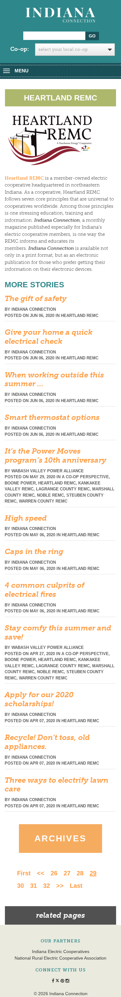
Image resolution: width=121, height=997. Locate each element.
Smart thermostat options (52, 417)
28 (80, 873)
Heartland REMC (79, 315)
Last (76, 885)
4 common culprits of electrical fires (44, 590)
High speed (26, 518)
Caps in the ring (34, 551)
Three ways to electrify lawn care (56, 785)
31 (33, 885)
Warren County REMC (43, 501)
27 (67, 873)
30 (20, 885)
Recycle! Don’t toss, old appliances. (47, 742)
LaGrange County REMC (63, 489)
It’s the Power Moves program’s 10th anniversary (55, 455)
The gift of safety (36, 298)
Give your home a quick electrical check (48, 337)
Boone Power (20, 483)
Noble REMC (50, 495)
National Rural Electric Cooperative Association (60, 958)
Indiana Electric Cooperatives (60, 951)
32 (46, 885)
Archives (60, 838)
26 (54, 873)
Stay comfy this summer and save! (58, 632)
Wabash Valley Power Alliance (47, 471)
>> (60, 885)
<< (40, 873)
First (24, 873)
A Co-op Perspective (85, 476)
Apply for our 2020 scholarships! (39, 699)
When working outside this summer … (54, 379)
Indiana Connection (33, 309)
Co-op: (19, 49)
